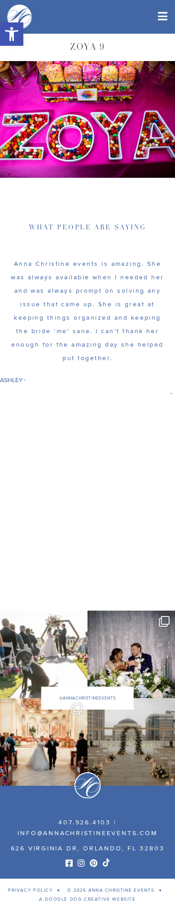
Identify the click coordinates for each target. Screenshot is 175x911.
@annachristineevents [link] (87, 697)
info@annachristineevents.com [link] (87, 833)
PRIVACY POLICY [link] (30, 890)
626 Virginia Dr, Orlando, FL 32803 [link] (88, 848)
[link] (11, 34)
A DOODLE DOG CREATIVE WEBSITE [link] (87, 899)
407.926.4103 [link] (84, 822)
